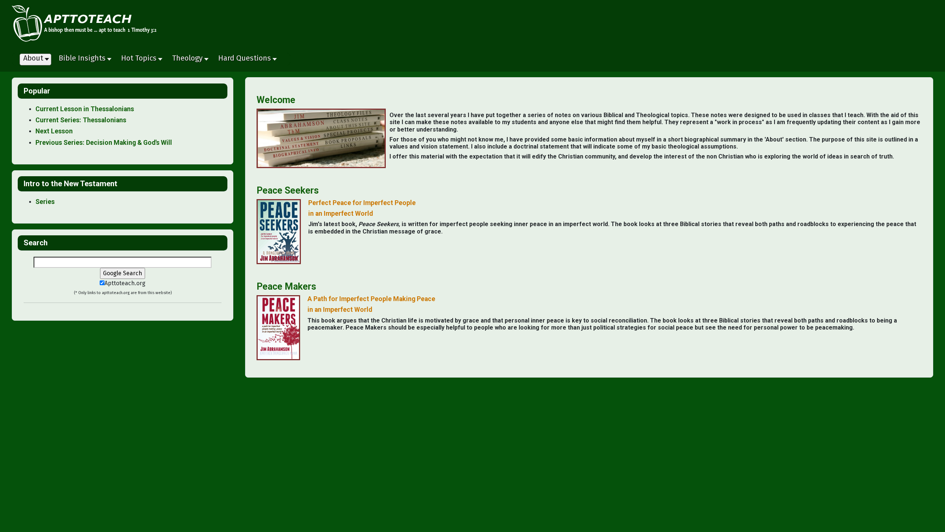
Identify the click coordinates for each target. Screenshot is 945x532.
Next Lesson (54, 131)
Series (45, 201)
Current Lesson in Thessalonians (84, 109)
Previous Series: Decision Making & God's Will (103, 142)
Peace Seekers (288, 190)
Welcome (276, 100)
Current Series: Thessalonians (80, 120)
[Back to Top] (935, 522)
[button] (84, 59)
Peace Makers (286, 286)
